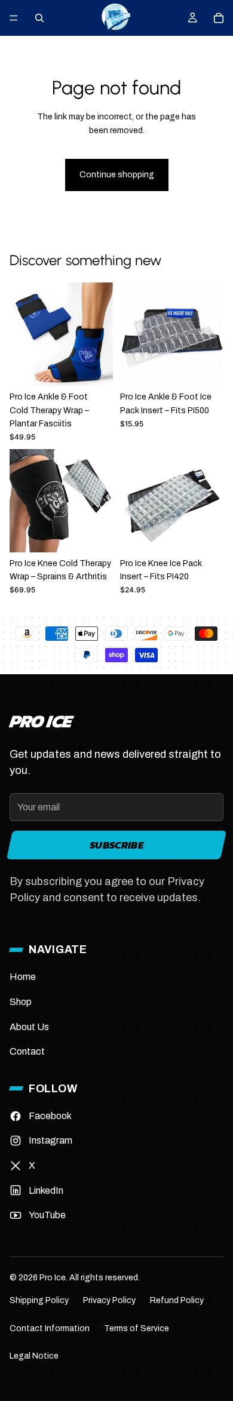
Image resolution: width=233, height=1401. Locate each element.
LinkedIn (46, 1190)
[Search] (39, 18)
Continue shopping (116, 174)
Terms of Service (136, 1328)
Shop (21, 1002)
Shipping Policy (39, 1300)
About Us (29, 1027)
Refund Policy (177, 1300)
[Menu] (13, 18)
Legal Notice (34, 1355)
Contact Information (50, 1328)
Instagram (50, 1140)
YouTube (47, 1215)
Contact (27, 1051)
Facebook (50, 1116)
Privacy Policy (109, 1300)
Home (23, 977)
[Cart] (219, 18)
